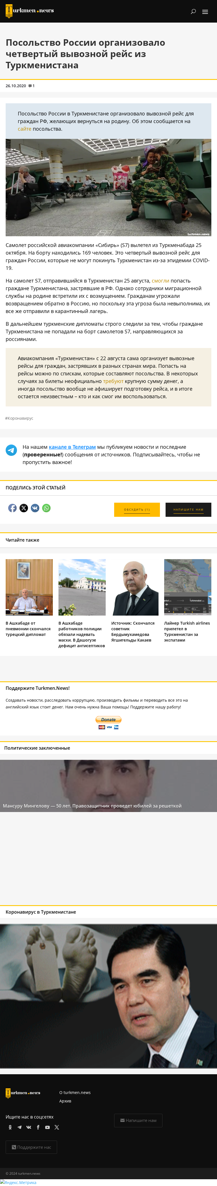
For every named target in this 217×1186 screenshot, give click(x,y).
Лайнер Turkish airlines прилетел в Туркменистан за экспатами (187, 631)
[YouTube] (46, 1126)
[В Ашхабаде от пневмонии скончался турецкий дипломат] (29, 614)
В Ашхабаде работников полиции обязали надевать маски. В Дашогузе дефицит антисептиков (81, 634)
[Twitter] (55, 1126)
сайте (24, 128)
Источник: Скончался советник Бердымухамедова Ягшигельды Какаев (133, 631)
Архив (65, 1101)
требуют (113, 381)
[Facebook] (37, 1126)
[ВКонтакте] (27, 1126)
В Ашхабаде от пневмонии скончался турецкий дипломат (28, 628)
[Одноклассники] (9, 1126)
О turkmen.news (75, 1092)
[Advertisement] (86, 860)
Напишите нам (141, 1120)
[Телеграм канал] (18, 1126)
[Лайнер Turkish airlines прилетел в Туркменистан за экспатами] (187, 614)
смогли (160, 280)
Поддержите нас (34, 1147)
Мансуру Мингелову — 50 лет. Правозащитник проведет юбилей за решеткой (92, 806)
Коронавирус (20, 418)
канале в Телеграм (72, 446)
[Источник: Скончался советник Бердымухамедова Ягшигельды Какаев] (135, 614)
